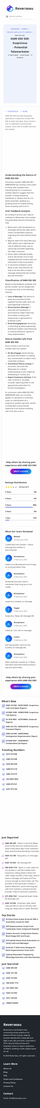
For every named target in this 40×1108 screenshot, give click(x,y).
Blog (5, 1072)
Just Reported (10, 837)
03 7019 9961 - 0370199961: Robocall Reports (21, 720)
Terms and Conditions (13, 1079)
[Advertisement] (20, 80)
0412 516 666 (11, 754)
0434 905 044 (11, 764)
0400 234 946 (11, 759)
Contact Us (8, 1086)
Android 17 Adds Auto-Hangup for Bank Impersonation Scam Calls (21, 948)
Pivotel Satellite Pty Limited (19, 32)
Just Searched (10, 964)
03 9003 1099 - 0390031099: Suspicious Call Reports (22, 713)
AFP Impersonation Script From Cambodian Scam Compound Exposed (22, 927)
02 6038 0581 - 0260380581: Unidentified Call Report (17, 742)
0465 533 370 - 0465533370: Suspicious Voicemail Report (22, 727)
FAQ (5, 1075)
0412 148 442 (11, 998)
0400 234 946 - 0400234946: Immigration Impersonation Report (21, 735)
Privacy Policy (9, 1082)
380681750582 (12, 1003)
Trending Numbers (13, 750)
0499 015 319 (11, 769)
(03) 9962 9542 (12, 779)
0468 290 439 (10, 843)
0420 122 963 (10, 863)
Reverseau (24, 8)
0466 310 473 (11, 774)
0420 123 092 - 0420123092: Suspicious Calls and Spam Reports (22, 706)
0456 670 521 (11, 784)
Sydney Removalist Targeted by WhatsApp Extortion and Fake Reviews (23, 955)
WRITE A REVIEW (21, 471)
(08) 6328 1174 (11, 867)
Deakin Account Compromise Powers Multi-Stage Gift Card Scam (22, 934)
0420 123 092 (10, 903)
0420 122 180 (10, 855)
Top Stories (8, 915)
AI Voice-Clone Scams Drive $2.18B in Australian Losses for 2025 (22, 920)
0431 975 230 (11, 789)
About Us (7, 1068)
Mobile (25, 29)
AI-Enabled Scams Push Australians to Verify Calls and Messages (22, 941)
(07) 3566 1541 (11, 896)
